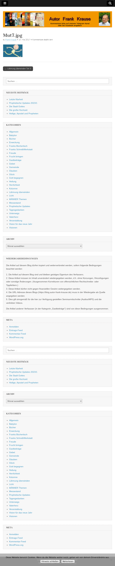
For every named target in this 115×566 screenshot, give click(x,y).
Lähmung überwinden (19, 192)
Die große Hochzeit (18, 110)
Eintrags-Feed (16, 330)
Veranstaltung (15, 220)
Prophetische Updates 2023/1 (23, 103)
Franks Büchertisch (18, 146)
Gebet (12, 164)
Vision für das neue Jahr (20, 224)
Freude (12, 153)
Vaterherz (13, 217)
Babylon (13, 135)
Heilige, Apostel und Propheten (23, 113)
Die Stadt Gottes (17, 106)
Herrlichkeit (14, 185)
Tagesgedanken (16, 210)
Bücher (12, 139)
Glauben (13, 171)
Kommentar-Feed (17, 334)
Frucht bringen (16, 156)
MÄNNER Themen (18, 199)
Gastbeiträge (15, 160)
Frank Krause (10, 39)
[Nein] (111, 559)
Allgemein (13, 131)
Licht (11, 195)
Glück (12, 174)
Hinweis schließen (50, 561)
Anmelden (14, 326)
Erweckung (14, 142)
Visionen (13, 227)
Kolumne (13, 188)
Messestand (15, 203)
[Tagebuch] (57, 17)
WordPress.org (16, 337)
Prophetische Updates (19, 206)
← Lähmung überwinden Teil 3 (18, 68)
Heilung (12, 181)
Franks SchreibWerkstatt (20, 149)
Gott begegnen (16, 178)
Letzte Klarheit (16, 99)
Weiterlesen (68, 561)
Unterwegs (14, 213)
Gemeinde (14, 167)
